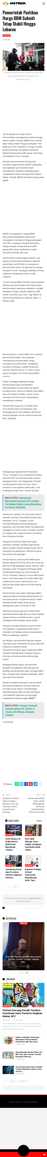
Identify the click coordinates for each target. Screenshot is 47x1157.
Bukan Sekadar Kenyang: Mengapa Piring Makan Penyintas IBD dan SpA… (27, 1039)
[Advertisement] (23, 108)
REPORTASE (6, 35)
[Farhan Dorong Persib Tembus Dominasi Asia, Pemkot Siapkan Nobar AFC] (23, 995)
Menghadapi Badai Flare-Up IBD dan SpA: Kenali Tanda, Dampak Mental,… (29, 1054)
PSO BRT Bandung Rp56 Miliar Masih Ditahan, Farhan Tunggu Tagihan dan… (23, 959)
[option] (23, 946)
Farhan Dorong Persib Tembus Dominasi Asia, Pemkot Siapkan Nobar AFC (22, 1013)
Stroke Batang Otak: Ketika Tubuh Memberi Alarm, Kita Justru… (29, 1069)
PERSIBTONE (7, 1006)
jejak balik (33, 898)
